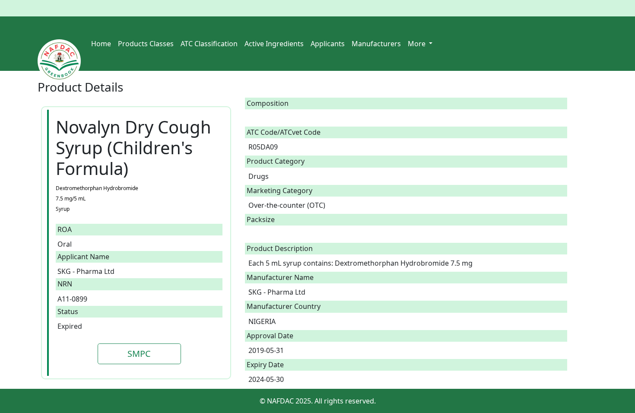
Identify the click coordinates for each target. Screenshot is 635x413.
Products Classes (146, 43)
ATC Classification (209, 43)
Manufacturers (376, 43)
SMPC (139, 353)
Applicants (328, 43)
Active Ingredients (274, 43)
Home (101, 43)
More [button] (417, 43)
